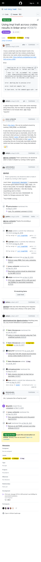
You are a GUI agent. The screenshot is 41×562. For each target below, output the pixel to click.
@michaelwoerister (10, 320)
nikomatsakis (10, 392)
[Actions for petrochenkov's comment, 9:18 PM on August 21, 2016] (37, 167)
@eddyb (6, 173)
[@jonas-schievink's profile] (3, 120)
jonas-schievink (11, 119)
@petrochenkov (22, 320)
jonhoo (8, 302)
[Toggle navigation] (3, 3)
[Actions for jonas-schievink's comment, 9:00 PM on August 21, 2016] (37, 119)
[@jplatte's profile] (3, 45)
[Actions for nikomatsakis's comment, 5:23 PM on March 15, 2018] (37, 392)
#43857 (18, 385)
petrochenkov (10, 167)
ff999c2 (33, 248)
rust (15, 9)
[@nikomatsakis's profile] (3, 393)
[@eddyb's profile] (3, 101)
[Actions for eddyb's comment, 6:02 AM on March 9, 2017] (37, 316)
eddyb (8, 101)
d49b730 (33, 387)
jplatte (8, 45)
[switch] (5, 146)
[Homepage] (20, 3)
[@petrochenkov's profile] (3, 168)
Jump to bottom (7, 40)
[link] (16, 32)
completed (9, 408)
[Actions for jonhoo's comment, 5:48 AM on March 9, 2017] (37, 302)
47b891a (33, 237)
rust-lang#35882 (22, 235)
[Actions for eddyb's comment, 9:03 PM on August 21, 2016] (37, 153)
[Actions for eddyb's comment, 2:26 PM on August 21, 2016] (37, 101)
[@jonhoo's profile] (3, 302)
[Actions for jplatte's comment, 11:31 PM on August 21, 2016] (37, 216)
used (29, 139)
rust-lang (8, 9)
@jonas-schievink (9, 157)
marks (16, 137)
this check (11, 125)
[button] (35, 68)
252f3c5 (33, 253)
